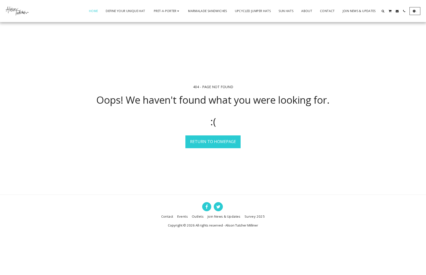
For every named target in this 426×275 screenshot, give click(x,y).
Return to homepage (213, 141)
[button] (383, 11)
